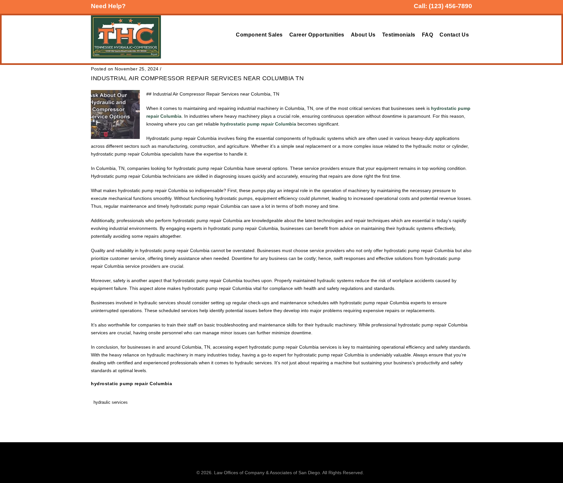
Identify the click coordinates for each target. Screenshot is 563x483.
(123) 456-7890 (450, 6)
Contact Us (454, 35)
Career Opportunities (316, 35)
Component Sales (259, 35)
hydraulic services (111, 402)
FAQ (427, 35)
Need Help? (108, 6)
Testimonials (398, 35)
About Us (363, 35)
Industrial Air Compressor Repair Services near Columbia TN (197, 78)
